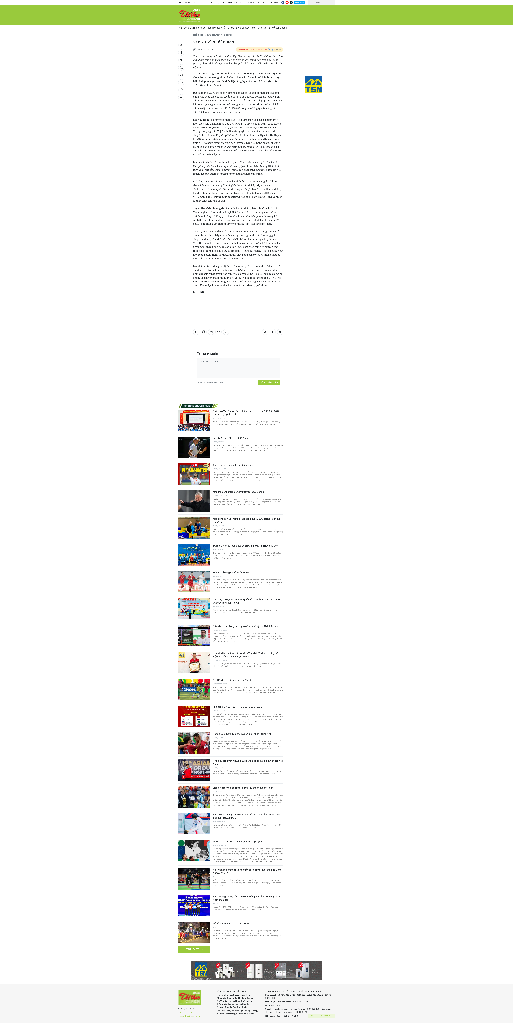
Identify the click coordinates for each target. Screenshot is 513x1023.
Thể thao (198, 35)
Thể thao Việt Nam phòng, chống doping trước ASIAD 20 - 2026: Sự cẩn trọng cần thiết (246, 413)
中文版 (261, 2)
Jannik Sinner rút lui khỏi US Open (230, 438)
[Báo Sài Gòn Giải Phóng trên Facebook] (282, 2)
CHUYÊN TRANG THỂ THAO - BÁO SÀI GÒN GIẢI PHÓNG (189, 15)
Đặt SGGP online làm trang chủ (321, 1016)
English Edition (226, 2)
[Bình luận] (181, 90)
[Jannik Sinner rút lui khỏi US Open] (194, 447)
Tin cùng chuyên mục (197, 405)
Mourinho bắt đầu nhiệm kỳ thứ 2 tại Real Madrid (238, 491)
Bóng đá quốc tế (216, 28)
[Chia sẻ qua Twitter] (181, 60)
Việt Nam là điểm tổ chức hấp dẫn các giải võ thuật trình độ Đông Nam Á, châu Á (247, 871)
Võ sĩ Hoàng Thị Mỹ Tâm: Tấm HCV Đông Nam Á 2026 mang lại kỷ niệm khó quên (246, 898)
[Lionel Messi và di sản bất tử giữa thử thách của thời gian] (194, 797)
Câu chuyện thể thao (219, 35)
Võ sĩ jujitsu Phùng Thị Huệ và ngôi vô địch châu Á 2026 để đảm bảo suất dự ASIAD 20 (246, 816)
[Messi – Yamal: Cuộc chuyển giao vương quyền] (194, 850)
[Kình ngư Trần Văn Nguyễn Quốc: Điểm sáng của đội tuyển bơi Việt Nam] (194, 770)
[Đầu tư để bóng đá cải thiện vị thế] (194, 581)
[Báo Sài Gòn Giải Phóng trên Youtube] (287, 2)
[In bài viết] (181, 75)
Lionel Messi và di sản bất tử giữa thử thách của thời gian (243, 787)
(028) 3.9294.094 (186, 1012)
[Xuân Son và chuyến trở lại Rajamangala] (194, 474)
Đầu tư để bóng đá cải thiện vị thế (231, 572)
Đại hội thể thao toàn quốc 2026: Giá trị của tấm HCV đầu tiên (245, 545)
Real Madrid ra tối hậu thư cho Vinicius (233, 680)
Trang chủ (180, 28)
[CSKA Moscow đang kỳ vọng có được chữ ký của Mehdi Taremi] (194, 635)
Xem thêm (192, 949)
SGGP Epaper (273, 2)
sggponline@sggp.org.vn (189, 1016)
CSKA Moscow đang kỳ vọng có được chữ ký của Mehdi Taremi (245, 626)
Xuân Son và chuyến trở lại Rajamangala (234, 465)
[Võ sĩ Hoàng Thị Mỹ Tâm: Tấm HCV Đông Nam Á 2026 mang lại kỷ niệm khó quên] (194, 905)
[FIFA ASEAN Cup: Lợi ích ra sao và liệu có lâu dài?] (194, 716)
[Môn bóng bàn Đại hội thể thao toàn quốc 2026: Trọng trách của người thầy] (194, 528)
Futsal (230, 28)
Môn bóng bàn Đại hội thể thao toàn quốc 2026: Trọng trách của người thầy (247, 520)
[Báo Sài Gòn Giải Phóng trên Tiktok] (291, 2)
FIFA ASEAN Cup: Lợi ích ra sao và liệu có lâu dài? (238, 707)
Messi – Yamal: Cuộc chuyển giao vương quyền (237, 841)
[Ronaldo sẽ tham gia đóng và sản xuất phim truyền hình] (194, 743)
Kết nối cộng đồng (277, 28)
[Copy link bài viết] (181, 82)
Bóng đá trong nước (194, 28)
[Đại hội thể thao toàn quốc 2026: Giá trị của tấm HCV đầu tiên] (194, 555)
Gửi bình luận (271, 382)
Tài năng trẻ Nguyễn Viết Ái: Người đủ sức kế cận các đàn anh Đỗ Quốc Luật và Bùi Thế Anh (247, 601)
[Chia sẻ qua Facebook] (181, 52)
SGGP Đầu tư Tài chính (245, 2)
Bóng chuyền (242, 28)
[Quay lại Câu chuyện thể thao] (181, 97)
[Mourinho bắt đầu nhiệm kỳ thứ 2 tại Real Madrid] (194, 501)
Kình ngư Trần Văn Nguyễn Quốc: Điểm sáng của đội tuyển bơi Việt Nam (248, 762)
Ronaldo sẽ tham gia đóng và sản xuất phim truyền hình (242, 734)
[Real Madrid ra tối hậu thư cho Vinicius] (194, 689)
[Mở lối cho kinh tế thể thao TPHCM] (194, 932)
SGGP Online (211, 2)
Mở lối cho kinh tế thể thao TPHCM (231, 923)
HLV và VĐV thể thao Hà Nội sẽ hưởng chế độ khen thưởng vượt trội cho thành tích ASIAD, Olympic (246, 655)
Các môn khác (259, 28)
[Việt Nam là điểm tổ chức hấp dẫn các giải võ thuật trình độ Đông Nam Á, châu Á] (194, 879)
